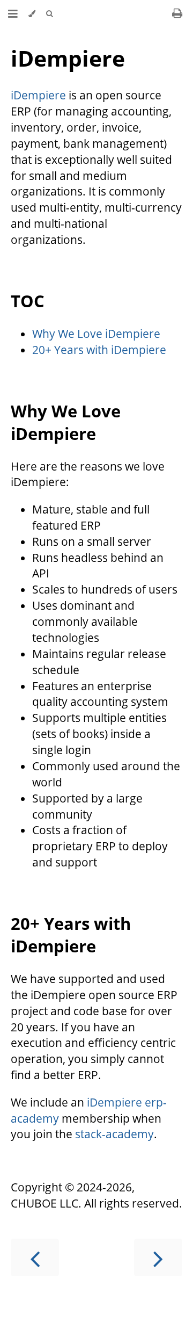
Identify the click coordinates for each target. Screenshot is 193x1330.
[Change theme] (32, 13)
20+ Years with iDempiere (99, 349)
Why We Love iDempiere (96, 333)
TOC (27, 301)
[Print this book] (177, 12)
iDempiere (68, 58)
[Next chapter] (158, 1257)
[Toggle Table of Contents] (13, 13)
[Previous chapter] (35, 1257)
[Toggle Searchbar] (49, 13)
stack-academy (114, 1133)
